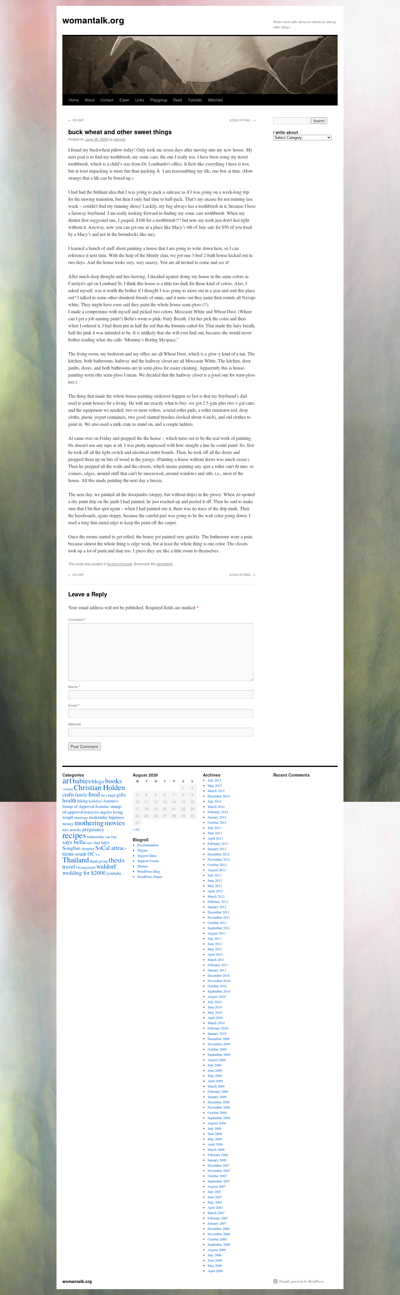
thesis (116, 860)
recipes (74, 834)
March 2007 (216, 1212)
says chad (93, 842)
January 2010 (217, 1033)
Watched (215, 100)
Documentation (147, 845)
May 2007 (215, 1202)
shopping (87, 848)
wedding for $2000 (84, 872)
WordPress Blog (148, 871)
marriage (81, 817)
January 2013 (217, 848)
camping (67, 789)
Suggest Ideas (147, 855)
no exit (75, 119)
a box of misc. (243, 119)
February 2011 (218, 964)
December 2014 (219, 796)
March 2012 (216, 896)
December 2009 (219, 1038)
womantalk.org (93, 19)
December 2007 (219, 1165)
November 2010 (219, 980)
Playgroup (158, 100)
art (67, 780)
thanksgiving (99, 861)
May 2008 (215, 1138)
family (81, 795)
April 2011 (215, 954)
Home (74, 100)
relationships (96, 836)
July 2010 (214, 1001)
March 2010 (216, 1022)
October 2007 (217, 1175)
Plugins (142, 850)
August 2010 (217, 996)
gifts (121, 794)
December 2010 (219, 975)
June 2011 (215, 943)
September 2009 (219, 1054)
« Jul (136, 829)
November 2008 (219, 1107)
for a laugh (108, 795)
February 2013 (218, 843)
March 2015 (216, 790)
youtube (114, 873)
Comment (77, 619)
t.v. (98, 854)
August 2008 (217, 1123)
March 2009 (216, 1086)
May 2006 (215, 1265)
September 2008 (219, 1117)
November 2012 (219, 859)
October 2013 (217, 822)
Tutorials (195, 100)
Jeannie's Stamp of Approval (90, 803)
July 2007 (214, 1191)
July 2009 (214, 1065)
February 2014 (218, 811)
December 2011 (219, 912)
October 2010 (217, 985)
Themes (142, 866)
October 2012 (217, 864)
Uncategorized (85, 867)
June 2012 (215, 880)
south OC (85, 853)
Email (74, 705)
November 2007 (219, 1170)
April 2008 (215, 1144)
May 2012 (215, 885)
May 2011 (215, 949)
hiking (82, 801)
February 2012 (218, 901)
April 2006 (215, 1270)
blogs (98, 781)
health (69, 800)
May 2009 (215, 1075)
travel (68, 866)
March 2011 (216, 959)
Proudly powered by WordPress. (301, 1281)
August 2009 (217, 1059)
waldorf (106, 866)
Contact (107, 100)
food (94, 794)
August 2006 (217, 1249)
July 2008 (214, 1128)
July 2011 (214, 938)
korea (88, 812)
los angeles (103, 812)
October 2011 (217, 922)
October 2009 (217, 1049)
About (90, 100)
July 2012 (214, 875)
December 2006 (219, 1228)
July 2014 (214, 801)
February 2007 (218, 1218)
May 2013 (215, 833)
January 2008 (217, 1160)
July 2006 (214, 1255)
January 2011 (217, 970)
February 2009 (218, 1091)
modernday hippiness (106, 817)
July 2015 (214, 780)
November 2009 (219, 1044)
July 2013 (214, 827)
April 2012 (215, 891)
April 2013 (215, 838)
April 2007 (215, 1207)
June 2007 (215, 1196)
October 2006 (217, 1239)
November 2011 (219, 917)
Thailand (75, 860)
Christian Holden (99, 787)
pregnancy (93, 829)
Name (74, 686)
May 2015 (215, 785)
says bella (74, 842)
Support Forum (148, 860)
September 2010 (219, 991)
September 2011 (219, 927)
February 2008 (218, 1154)
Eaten (124, 100)
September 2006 (219, 1244)
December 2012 (219, 854)
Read (177, 100)
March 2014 (216, 806)
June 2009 (215, 1070)
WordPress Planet (149, 876)
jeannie (120, 139)
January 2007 (217, 1223)
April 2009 (215, 1080)
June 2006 (215, 1260)
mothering (89, 822)
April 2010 (215, 1017)
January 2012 (217, 906)
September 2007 (219, 1181)
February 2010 (218, 1028)
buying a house (119, 563)
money (67, 823)
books (113, 780)
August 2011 (217, 933)
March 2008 (216, 1149)
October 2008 (217, 1112)
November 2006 (219, 1233)
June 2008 (215, 1133)
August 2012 (217, 869)
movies (115, 822)
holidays (95, 801)
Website (74, 723)
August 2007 (217, 1186)
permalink (164, 563)
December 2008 (219, 1102)
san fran (111, 836)
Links (139, 100)
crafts (68, 794)
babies (82, 780)
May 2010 (215, 1012)
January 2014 (217, 817)
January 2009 (217, 1096)
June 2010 (215, 1007)
